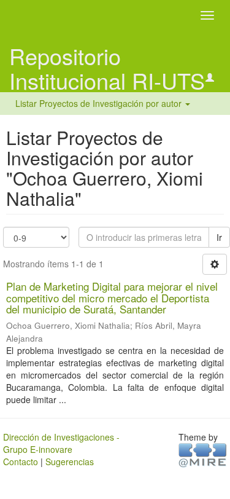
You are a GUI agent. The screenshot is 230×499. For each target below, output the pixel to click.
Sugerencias (69, 461)
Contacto (20, 461)
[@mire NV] (202, 454)
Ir (219, 237)
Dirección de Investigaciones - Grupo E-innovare (61, 443)
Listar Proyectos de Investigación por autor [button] (99, 103)
